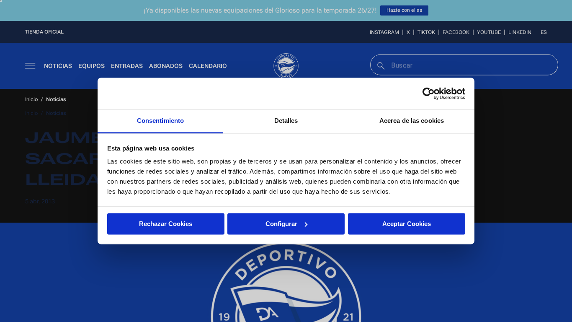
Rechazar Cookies (165, 223)
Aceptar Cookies (406, 223)
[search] (380, 64)
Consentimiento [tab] (160, 120)
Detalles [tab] (286, 120)
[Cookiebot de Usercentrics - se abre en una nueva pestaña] (428, 93)
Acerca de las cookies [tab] (411, 120)
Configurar (281, 223)
